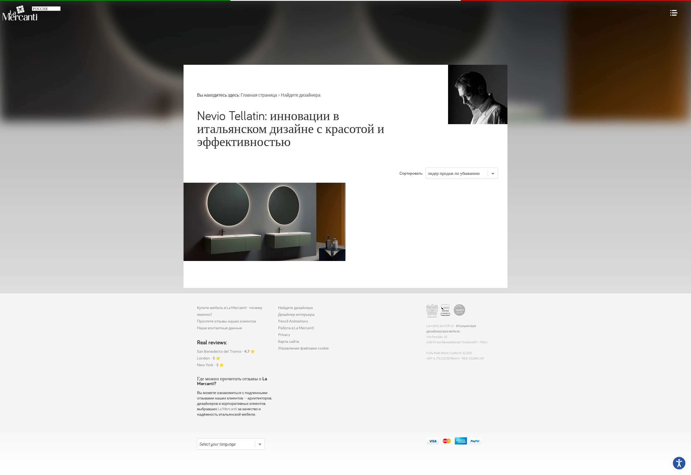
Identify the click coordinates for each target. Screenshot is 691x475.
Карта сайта (288, 341)
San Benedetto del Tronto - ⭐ (226, 351)
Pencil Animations (293, 321)
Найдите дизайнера (295, 307)
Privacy (284, 334)
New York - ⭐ (210, 364)
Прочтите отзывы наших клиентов (226, 321)
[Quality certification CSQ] (446, 311)
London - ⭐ (208, 358)
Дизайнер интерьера (296, 314)
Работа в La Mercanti (296, 327)
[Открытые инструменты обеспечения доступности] (679, 463)
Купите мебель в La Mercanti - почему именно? (229, 311)
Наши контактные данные (219, 327)
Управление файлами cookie (303, 348)
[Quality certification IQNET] (459, 311)
